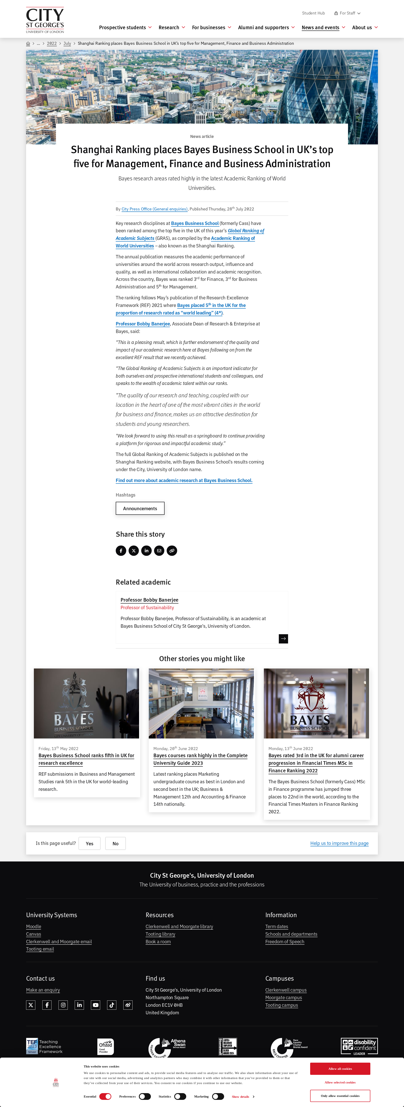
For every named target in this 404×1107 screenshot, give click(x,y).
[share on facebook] (121, 551)
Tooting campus (281, 1004)
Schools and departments (291, 933)
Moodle (33, 926)
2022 (52, 43)
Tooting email (40, 948)
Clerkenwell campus (286, 989)
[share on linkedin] (146, 551)
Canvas (33, 933)
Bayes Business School (195, 223)
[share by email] (159, 551)
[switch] (145, 1096)
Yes (89, 843)
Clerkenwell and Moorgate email (59, 941)
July (67, 43)
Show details (240, 1096)
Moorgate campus (283, 997)
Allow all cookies (340, 1068)
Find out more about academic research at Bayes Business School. (184, 480)
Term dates (276, 926)
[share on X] (134, 551)
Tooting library (160, 933)
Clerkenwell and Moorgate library (179, 926)
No (115, 843)
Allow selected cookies (340, 1082)
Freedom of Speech (284, 941)
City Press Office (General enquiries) (155, 208)
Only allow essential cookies (340, 1096)
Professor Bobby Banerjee (143, 323)
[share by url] (172, 551)
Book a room (158, 941)
